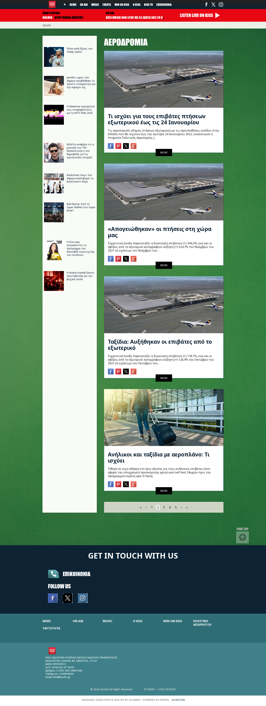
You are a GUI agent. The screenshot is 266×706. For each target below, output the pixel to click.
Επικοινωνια (76, 573)
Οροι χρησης (167, 689)
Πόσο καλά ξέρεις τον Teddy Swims (80, 50)
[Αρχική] (52, 4)
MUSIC (107, 621)
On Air (84, 4)
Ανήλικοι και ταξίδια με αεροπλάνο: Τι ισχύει (159, 457)
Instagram (220, 4)
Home (65, 4)
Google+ (133, 146)
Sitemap (149, 689)
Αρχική (47, 25)
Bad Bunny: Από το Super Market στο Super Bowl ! (81, 207)
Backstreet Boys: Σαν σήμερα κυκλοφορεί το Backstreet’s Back (80, 178)
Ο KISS (137, 621)
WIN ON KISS (172, 621)
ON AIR (78, 621)
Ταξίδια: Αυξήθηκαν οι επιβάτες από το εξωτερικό (160, 344)
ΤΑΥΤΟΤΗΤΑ (51, 628)
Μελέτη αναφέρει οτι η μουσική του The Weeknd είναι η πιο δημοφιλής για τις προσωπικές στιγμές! (80, 151)
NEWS (47, 621)
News (73, 4)
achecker (178, 699)
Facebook (206, 4)
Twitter (213, 4)
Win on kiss (122, 4)
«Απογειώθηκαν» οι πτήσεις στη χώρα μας (160, 232)
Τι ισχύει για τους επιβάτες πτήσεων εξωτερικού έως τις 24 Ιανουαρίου (157, 119)
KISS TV (148, 4)
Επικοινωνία (164, 4)
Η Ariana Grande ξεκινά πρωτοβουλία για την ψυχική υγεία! (80, 276)
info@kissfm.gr (61, 677)
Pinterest (118, 146)
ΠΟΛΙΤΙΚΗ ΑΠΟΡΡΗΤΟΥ (202, 623)
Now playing (51, 13)
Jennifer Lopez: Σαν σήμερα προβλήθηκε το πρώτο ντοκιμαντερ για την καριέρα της (81, 82)
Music (95, 4)
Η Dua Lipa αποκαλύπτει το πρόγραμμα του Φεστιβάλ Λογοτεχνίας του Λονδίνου (81, 248)
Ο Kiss (136, 4)
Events (107, 4)
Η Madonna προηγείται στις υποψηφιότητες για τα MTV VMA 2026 (81, 110)
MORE (164, 152)
